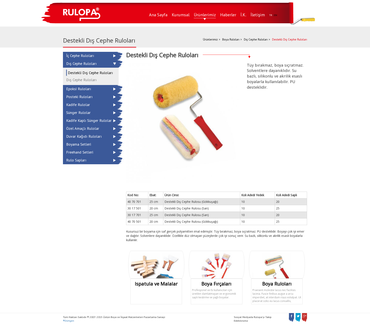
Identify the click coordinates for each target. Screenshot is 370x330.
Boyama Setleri (78, 144)
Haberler (228, 15)
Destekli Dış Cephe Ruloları (90, 72)
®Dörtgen (68, 320)
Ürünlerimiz (205, 15)
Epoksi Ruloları (78, 88)
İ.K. (243, 15)
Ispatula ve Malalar (156, 283)
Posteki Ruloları (79, 96)
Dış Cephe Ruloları (256, 39)
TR (270, 15)
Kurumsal (180, 15)
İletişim (258, 15)
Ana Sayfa (158, 15)
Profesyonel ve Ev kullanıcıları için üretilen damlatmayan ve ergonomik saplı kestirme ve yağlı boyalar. (214, 293)
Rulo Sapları (76, 160)
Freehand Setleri (79, 152)
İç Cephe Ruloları (80, 55)
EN (275, 15)
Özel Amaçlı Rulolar (82, 128)
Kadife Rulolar (78, 104)
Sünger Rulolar (78, 112)
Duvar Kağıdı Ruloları (84, 136)
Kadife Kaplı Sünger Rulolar (89, 120)
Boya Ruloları (230, 39)
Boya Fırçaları (216, 283)
